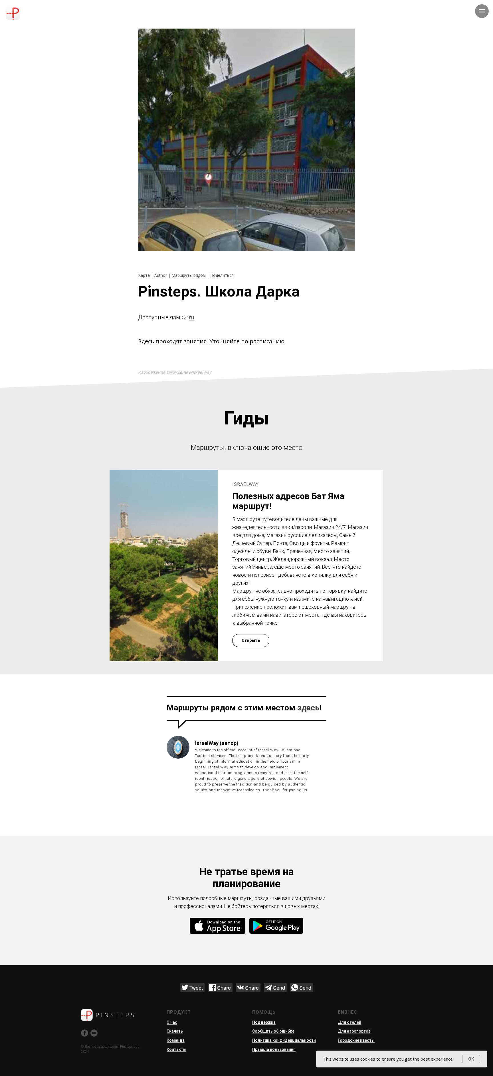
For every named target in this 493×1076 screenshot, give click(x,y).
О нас (172, 1022)
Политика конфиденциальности (284, 1040)
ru (191, 317)
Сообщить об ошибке (273, 1031)
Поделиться (222, 275)
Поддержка (264, 1022)
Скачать (175, 1031)
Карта (144, 275)
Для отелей (349, 1022)
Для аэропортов (354, 1031)
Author (160, 275)
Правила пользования (274, 1049)
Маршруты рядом (188, 275)
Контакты (176, 1049)
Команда (176, 1040)
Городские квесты (356, 1040)
